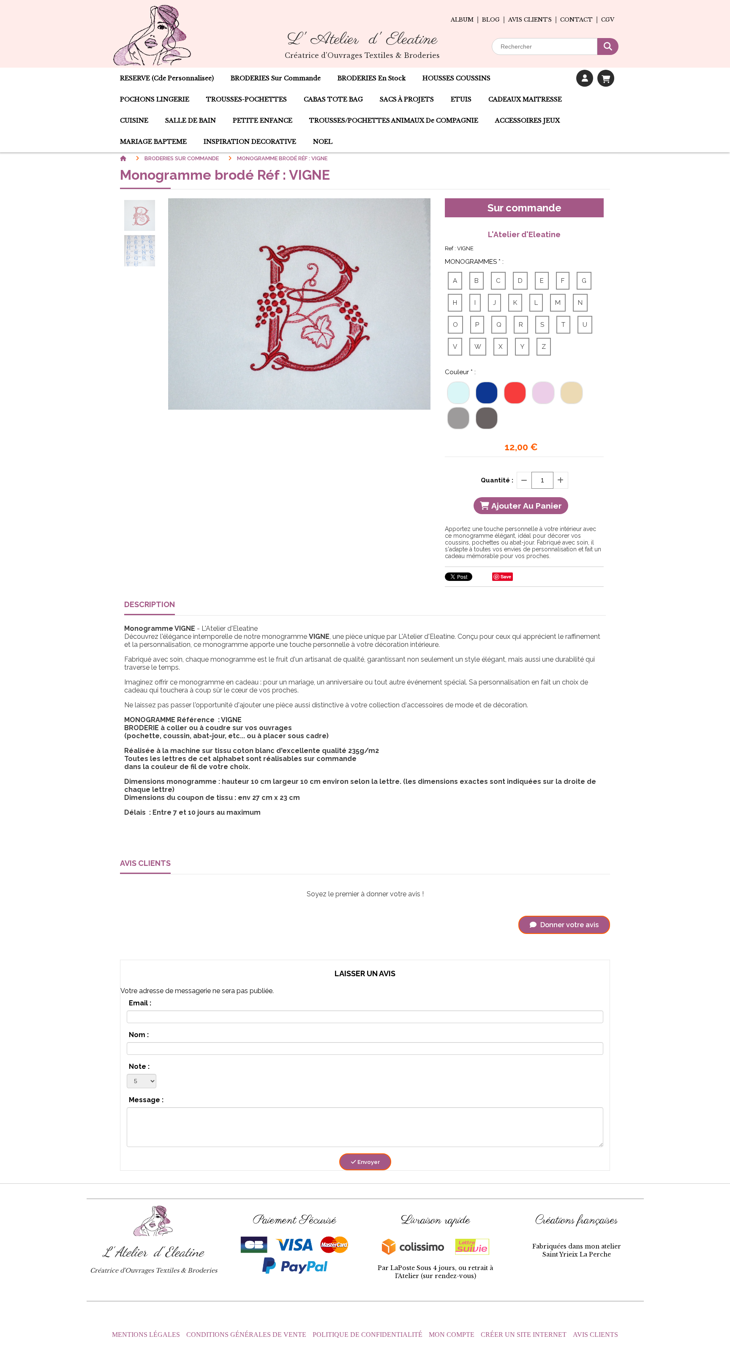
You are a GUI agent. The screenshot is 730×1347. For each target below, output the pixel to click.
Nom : (139, 1035)
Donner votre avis (569, 925)
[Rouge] (515, 392)
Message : (146, 1100)
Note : (139, 1066)
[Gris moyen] (458, 418)
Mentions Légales (146, 1334)
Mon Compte (451, 1334)
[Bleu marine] (486, 392)
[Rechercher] (607, 46)
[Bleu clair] (458, 392)
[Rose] (543, 392)
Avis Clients (595, 1334)
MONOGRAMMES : (474, 262)
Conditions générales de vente (246, 1334)
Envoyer (368, 1161)
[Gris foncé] (486, 418)
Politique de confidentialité (367, 1334)
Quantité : (497, 480)
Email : (140, 1003)
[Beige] (571, 392)
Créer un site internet (524, 1334)
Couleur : (460, 372)
